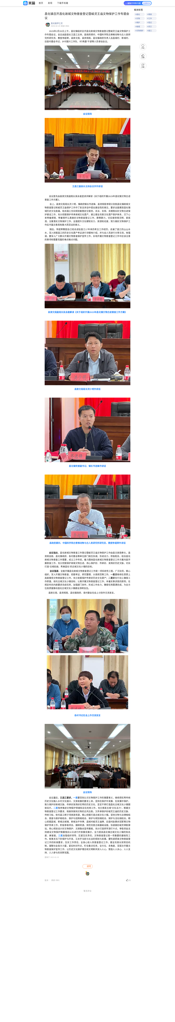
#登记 (149, 22)
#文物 (137, 18)
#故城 (137, 26)
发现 (50, 3)
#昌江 (149, 31)
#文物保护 (139, 31)
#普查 (149, 14)
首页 (41, 3)
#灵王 (149, 26)
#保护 (137, 22)
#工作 (149, 18)
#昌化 (137, 14)
